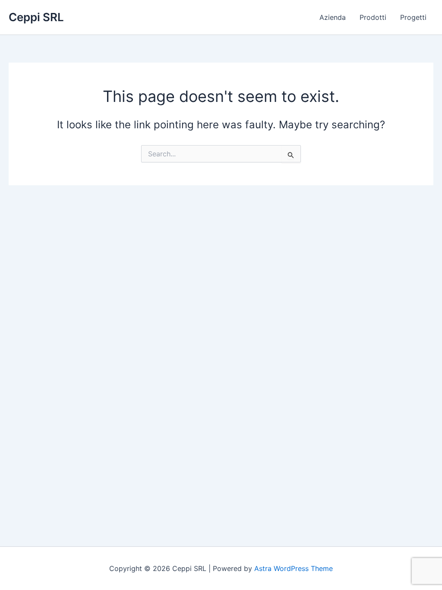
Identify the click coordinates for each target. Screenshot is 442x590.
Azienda (332, 17)
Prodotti (373, 17)
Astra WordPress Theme (293, 568)
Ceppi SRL (36, 17)
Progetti (413, 17)
